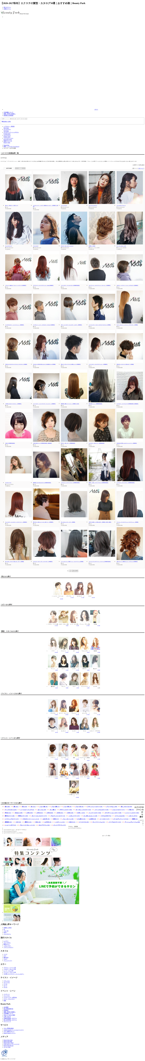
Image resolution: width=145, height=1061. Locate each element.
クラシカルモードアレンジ (121, 205)
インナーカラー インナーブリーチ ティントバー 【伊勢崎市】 (44, 403)
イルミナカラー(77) (118, 809)
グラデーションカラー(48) (113, 812)
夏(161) (16, 806)
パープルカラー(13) (114, 822)
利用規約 (6, 1010)
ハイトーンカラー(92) (132, 812)
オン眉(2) (52, 809)
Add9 (7, 207)
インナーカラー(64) (94, 812)
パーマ (5, 954)
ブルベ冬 (6, 931)
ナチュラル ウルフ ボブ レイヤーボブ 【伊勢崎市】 (43, 561)
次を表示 (75, 570)
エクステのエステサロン (10, 831)
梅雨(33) (135, 819)
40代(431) (59, 812)
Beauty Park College (9, 1042)
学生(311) (8, 812)
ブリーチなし (7, 942)
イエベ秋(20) (67, 806)
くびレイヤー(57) (74, 815)
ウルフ (5, 959)
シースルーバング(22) (27, 809)
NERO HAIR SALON (65, 207)
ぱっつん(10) (42, 809)
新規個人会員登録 (8, 115)
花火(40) (38, 822)
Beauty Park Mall (8, 1041)
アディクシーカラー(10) (95, 806)
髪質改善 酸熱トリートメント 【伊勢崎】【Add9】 (70, 403)
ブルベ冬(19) (79, 806)
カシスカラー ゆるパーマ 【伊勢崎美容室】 (97, 443)
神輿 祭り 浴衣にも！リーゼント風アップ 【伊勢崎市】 (43, 522)
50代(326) (70, 812)
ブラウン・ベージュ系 (10, 967)
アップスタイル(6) (11, 809)
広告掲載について (8, 112)
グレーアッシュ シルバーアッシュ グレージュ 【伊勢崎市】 (100, 285)
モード (5, 985)
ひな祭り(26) (81, 819)
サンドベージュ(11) (98, 822)
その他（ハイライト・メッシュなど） (14, 974)
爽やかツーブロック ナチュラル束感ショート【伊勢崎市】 (71, 364)
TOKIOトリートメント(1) (30, 819)
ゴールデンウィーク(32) (121, 819)
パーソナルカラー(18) (101, 809)
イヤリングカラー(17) (12, 819)
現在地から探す (6, 121)
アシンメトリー (8, 960)
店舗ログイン (7, 8)
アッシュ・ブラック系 (10, 972)
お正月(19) (46, 819)
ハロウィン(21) (60, 822)
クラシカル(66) (120, 815)
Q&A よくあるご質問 (9, 1015)
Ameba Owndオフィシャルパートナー (14, 1030)
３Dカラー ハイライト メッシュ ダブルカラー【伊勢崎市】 (127, 285)
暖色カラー (7, 944)
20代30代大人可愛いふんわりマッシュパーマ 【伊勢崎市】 (127, 443)
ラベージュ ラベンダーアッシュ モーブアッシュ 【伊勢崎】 (128, 522)
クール (5, 984)
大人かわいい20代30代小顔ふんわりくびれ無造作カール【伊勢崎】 (44, 364)
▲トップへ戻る (106, 835)
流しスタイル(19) (126, 806)
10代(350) (29, 812)
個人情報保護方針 (8, 1008)
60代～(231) (81, 812)
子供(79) (131, 809)
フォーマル (7, 995)
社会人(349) (19, 812)
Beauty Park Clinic (8, 1040)
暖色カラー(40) (10, 815)
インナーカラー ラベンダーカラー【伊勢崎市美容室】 (70, 285)
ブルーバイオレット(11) (27, 825)
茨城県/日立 (120, 249)
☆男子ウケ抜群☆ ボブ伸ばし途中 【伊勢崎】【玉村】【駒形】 (100, 522)
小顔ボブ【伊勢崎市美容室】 (10, 443)
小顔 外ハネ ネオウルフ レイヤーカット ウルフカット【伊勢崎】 (16, 364)
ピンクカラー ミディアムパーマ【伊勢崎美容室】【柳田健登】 (128, 403)
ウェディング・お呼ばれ (10, 997)
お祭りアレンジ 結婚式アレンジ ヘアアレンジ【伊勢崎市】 (127, 561)
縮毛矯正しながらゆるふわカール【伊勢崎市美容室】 (42, 482)
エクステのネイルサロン (74, 828)
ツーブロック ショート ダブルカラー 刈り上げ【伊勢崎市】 (44, 324)
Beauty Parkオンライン (10, 1033)
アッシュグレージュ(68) (132, 822)
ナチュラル (7, 981)
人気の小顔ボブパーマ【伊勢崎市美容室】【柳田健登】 (42, 443)
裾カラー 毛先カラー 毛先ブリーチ (11, 205)
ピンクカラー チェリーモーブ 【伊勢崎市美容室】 (126, 482)
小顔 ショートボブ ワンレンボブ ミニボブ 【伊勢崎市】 (71, 324)
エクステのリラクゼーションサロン (13, 833)
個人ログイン (7, 7)
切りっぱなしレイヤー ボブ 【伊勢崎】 (68, 522)
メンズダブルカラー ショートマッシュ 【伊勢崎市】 (14, 324)
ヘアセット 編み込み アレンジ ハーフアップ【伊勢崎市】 (15, 285)
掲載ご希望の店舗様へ (10, 114)
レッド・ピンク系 (8, 970)
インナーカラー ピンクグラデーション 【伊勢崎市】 (98, 364)
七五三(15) (71, 822)
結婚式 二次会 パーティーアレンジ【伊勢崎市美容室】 (98, 482)
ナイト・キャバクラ (9, 999)
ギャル (5, 987)
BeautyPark (6, 145)
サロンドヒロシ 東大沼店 (122, 247)
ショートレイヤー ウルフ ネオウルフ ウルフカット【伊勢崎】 (100, 324)
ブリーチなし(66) (111, 806)
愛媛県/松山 (8, 485)
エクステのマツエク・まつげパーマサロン (15, 829)
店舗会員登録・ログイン (10, 1018)
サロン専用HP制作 (9, 1028)
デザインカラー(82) (65, 809)
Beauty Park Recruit (8, 1045)
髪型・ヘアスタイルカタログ (11, 146)
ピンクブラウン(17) (59, 825)
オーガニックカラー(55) (83, 809)
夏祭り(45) (28, 822)
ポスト (96, 109)
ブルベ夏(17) (55, 806)
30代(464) (49, 812)
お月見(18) (48, 822)
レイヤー (6, 941)
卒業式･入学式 (7, 927)
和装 (5, 1000)
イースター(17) (105, 819)
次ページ (141, 168)
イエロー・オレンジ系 (10, 969)
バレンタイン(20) (68, 819)
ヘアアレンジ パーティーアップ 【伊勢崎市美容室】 (70, 482)
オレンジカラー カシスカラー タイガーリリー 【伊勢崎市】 (16, 522)
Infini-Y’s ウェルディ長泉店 (95, 247)
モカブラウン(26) (44, 825)
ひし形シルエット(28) (90, 815)
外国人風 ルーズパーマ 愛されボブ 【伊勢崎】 (125, 364)
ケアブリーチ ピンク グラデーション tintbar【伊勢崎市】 (43, 285)
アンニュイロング (64, 205)
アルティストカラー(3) (57, 815)
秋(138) (24, 806)
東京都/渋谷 (64, 208)
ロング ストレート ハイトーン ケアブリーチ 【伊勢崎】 (127, 324)
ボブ (5, 956)
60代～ (5, 932)
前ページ (135, 168)
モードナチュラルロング (93, 205)
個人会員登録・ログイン (10, 1019)
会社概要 (6, 1007)
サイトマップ (7, 1021)
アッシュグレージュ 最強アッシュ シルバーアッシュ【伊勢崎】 (72, 561)
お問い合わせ (7, 1016)
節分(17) (56, 819)
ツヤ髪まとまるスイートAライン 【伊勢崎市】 (13, 403)
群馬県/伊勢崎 (8, 208)
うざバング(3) (132, 815)
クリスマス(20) (84, 822)
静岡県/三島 (92, 249)
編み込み (6, 957)
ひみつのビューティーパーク (11, 1044)
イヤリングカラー (8, 947)
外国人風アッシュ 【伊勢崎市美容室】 (95, 403)
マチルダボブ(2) (106, 815)
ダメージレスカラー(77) (39, 815)
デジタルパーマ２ (8, 482)
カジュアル (7, 982)
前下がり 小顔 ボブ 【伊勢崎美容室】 (68, 443)
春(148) (7, 806)
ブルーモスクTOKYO (9, 484)
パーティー (7, 994)
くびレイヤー (7, 945)
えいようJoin (7, 1047)
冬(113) (33, 806)
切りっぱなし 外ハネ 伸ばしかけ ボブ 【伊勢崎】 (14, 561)
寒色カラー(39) (23, 815)
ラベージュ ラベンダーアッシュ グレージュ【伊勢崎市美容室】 (100, 561)
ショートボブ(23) (10, 825)
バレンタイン (7, 934)
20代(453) (39, 812)
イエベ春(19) (43, 806)
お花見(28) (92, 819)
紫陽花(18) (8, 822)
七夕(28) (18, 822)
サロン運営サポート (9, 1031)
